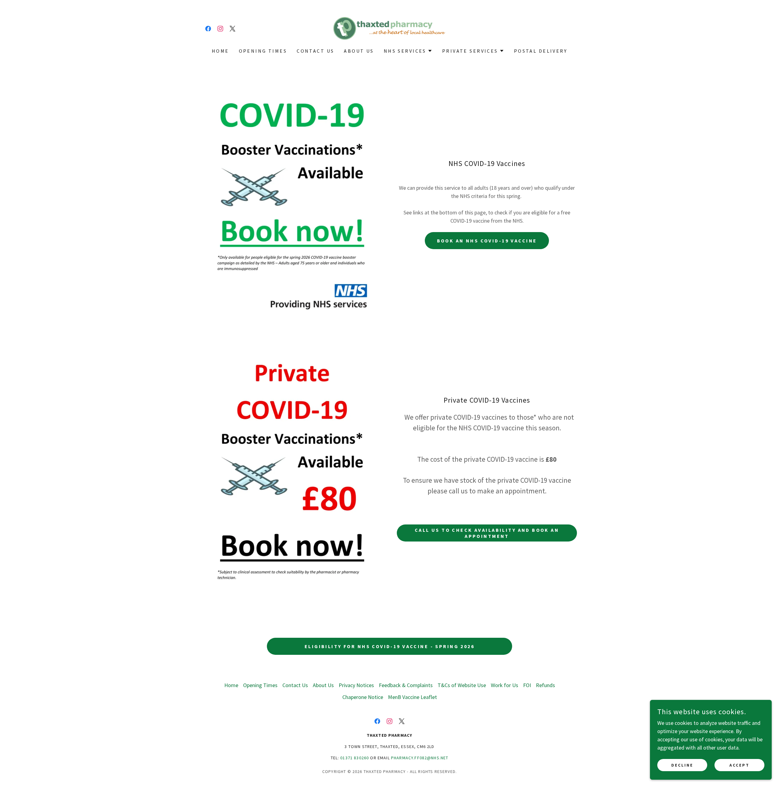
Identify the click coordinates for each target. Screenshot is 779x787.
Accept (739, 765)
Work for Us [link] (504, 685)
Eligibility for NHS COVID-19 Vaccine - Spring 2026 (389, 646)
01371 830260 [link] (354, 758)
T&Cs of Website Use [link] (462, 685)
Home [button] (231, 685)
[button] (408, 51)
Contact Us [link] (315, 51)
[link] (208, 29)
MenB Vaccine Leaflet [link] (412, 697)
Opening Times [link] (263, 51)
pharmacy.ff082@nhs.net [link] (420, 758)
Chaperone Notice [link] (362, 697)
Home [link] (220, 51)
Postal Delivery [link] (540, 51)
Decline (682, 765)
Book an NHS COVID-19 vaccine (487, 241)
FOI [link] (527, 685)
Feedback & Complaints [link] (406, 685)
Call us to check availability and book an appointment (487, 533)
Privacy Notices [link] (356, 685)
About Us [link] (359, 51)
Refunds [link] (545, 685)
